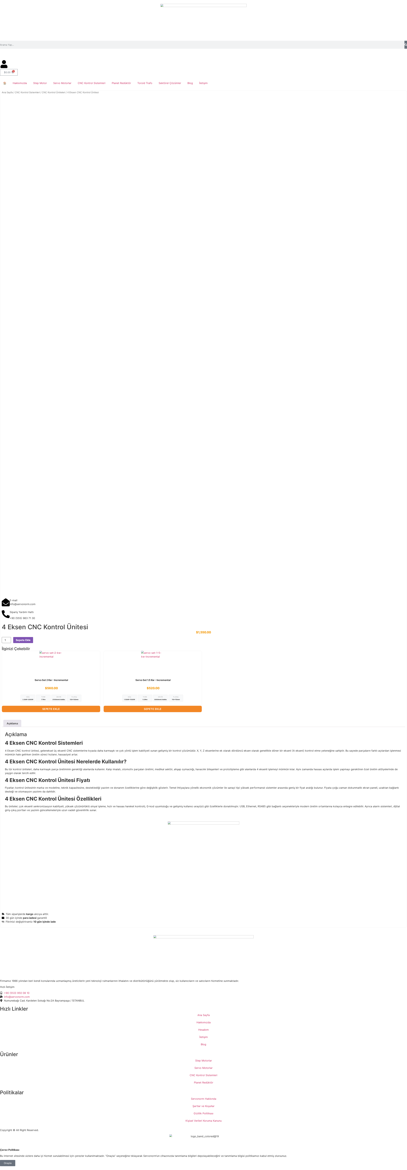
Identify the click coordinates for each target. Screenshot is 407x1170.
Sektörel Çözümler (170, 83)
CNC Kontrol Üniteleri (53, 92)
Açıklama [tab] (12, 723)
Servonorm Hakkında (203, 1098)
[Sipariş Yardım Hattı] (6, 614)
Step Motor (40, 83)
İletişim (203, 83)
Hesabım (203, 1029)
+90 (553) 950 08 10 (12, 54)
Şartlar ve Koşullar (203, 1106)
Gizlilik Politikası (203, 1113)
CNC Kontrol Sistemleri (91, 83)
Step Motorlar (203, 1060)
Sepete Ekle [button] (51, 709)
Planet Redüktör (121, 83)
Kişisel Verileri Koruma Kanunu (204, 1120)
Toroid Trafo (144, 83)
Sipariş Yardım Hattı (22, 612)
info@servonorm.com (39, 54)
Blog (190, 83)
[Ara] (405, 45)
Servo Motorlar (62, 83)
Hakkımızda (20, 83)
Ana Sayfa (7, 92)
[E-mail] (6, 602)
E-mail (13, 600)
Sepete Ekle (23, 640)
